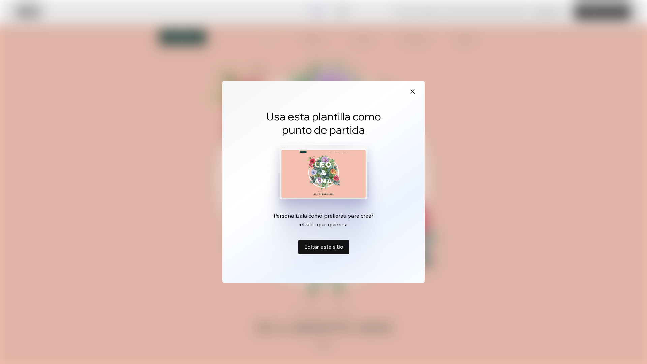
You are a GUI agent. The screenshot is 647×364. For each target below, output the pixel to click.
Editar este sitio (323, 246)
